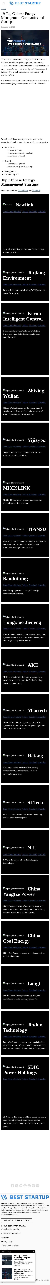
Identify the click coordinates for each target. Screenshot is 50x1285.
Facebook (33, 211)
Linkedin (41, 211)
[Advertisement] (25, 112)
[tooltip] (12, 1185)
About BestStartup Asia (10, 1229)
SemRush (36, 190)
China (3, 9)
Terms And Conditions (10, 1246)
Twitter (25, 211)
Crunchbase (23, 190)
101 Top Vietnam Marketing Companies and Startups (22, 1257)
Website (17, 211)
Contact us (5, 1237)
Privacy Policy (6, 1242)
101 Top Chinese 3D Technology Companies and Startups (23, 1271)
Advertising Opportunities (11, 1233)
